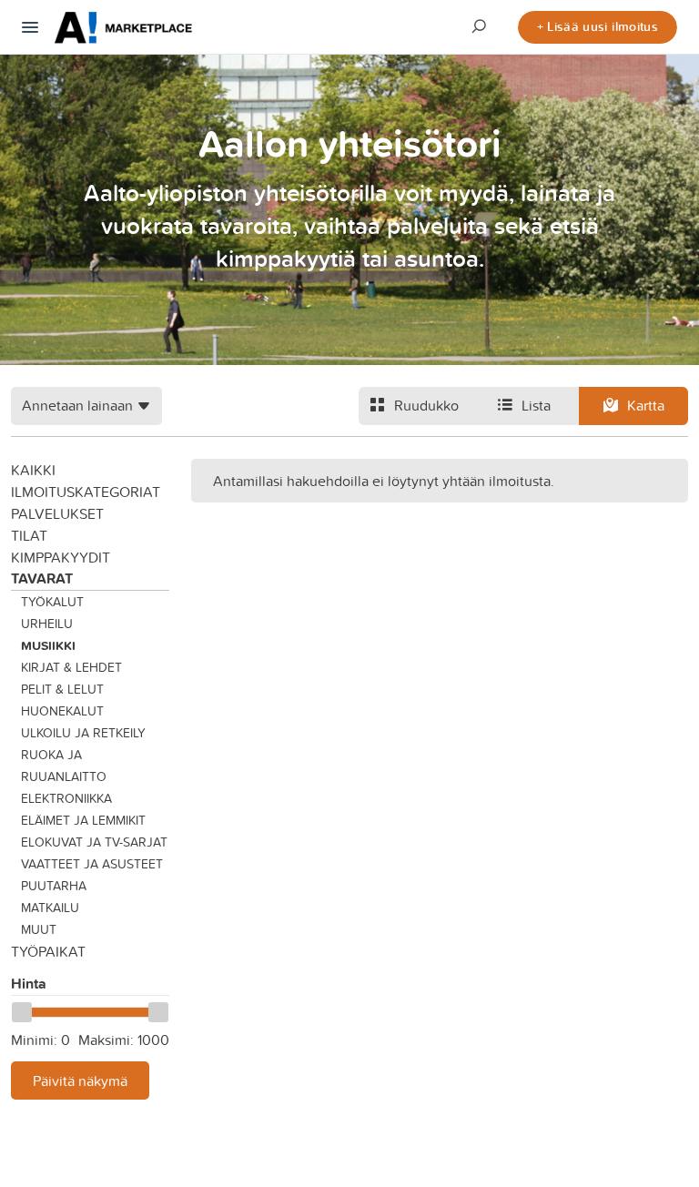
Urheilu (47, 623)
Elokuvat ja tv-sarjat (94, 842)
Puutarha (53, 886)
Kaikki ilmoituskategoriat (85, 481)
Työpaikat (48, 951)
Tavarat (42, 578)
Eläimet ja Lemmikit (83, 820)
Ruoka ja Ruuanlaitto (63, 766)
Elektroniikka (66, 798)
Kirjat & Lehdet (71, 667)
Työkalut (52, 602)
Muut (38, 929)
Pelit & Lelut (62, 689)
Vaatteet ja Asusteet (92, 864)
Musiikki (48, 645)
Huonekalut (62, 711)
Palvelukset (57, 513)
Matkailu (50, 907)
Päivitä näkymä (80, 1080)
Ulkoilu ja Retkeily (83, 733)
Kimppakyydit (60, 557)
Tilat (29, 535)
